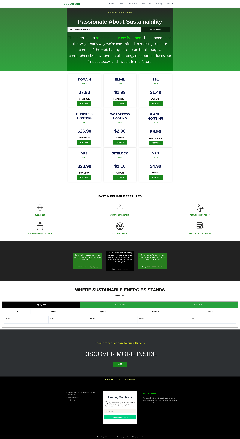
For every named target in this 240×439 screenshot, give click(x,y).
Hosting (121, 4)
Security (159, 4)
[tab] (41, 305)
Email (150, 4)
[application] (115, 4)
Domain (111, 4)
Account (170, 4)
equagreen (72, 4)
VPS (143, 4)
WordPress (133, 4)
